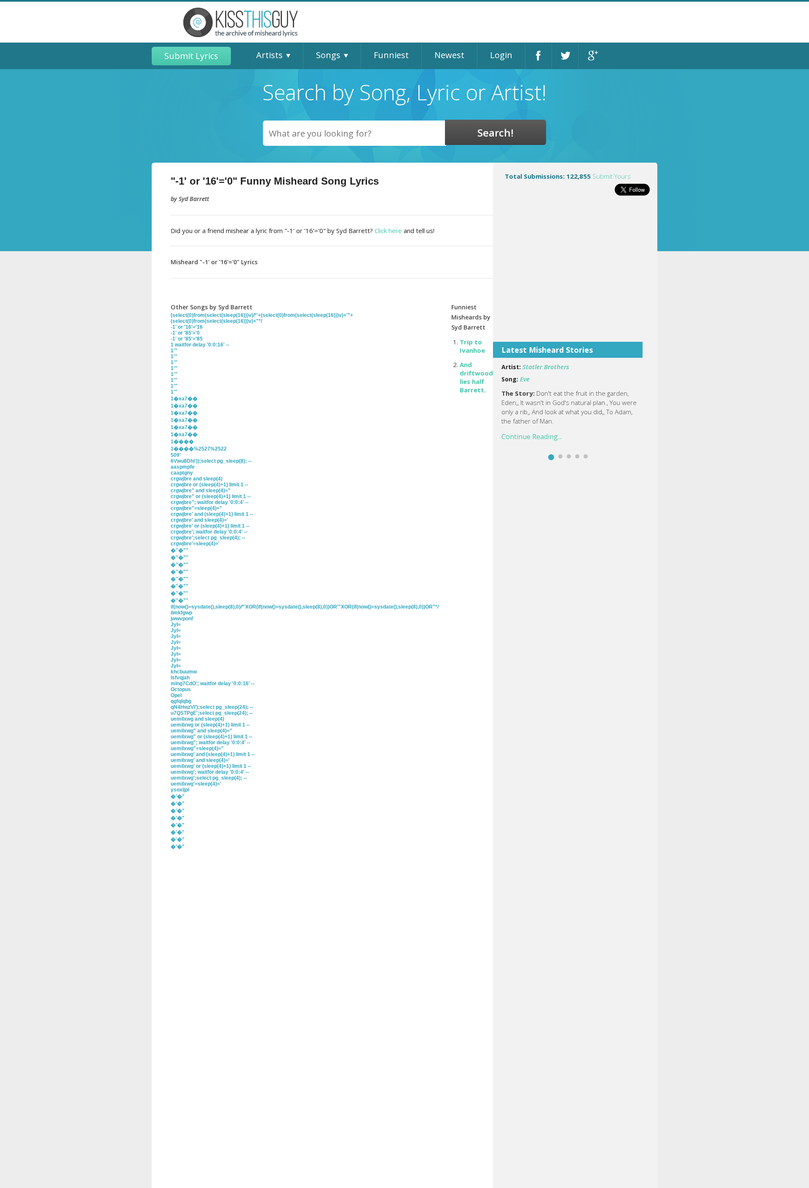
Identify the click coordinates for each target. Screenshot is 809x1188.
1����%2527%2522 (199, 449)
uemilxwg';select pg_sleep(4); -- (209, 778)
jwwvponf (182, 619)
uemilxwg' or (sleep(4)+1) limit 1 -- (211, 766)
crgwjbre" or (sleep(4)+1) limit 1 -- (211, 496)
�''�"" (179, 550)
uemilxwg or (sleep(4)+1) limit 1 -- (210, 725)
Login (501, 55)
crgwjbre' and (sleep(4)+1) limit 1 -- (212, 514)
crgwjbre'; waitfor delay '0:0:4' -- (209, 532)
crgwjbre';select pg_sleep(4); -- (208, 538)
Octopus (181, 689)
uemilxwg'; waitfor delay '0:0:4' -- (210, 772)
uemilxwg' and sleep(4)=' (200, 760)
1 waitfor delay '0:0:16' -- (200, 345)
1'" (174, 351)
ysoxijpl (180, 790)
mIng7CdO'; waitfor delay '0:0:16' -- (212, 684)
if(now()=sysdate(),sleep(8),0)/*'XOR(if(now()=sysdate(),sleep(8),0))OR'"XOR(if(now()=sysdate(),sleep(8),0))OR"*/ (305, 607)
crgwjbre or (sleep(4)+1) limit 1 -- (209, 485)
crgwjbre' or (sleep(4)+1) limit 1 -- (210, 526)
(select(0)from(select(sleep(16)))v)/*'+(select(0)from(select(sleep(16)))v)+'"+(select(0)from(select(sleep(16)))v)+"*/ (262, 318)
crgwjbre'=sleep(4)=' (195, 544)
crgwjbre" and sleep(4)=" (200, 490)
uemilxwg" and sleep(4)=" (201, 731)
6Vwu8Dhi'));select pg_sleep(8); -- (211, 461)
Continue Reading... (531, 436)
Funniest (391, 55)
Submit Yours (611, 176)
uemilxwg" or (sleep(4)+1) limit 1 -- (211, 737)
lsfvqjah (180, 678)
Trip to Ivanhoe (472, 346)
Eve (525, 379)
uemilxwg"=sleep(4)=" (197, 748)
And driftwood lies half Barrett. (476, 377)
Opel (176, 695)
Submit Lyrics (191, 56)
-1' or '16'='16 (187, 327)
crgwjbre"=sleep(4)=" (196, 508)
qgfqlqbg (181, 701)
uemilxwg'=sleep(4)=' (196, 784)
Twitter (565, 56)
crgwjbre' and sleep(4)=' (199, 520)
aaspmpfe (183, 467)
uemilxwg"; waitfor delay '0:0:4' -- (210, 743)
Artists (269, 55)
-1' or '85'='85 (187, 339)
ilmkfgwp (181, 613)
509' (176, 455)
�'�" (178, 796)
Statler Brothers (545, 366)
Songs (328, 55)
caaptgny (182, 473)
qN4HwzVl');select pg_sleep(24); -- (212, 707)
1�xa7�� (184, 399)
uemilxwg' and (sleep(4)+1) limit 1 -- (213, 754)
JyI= (176, 625)
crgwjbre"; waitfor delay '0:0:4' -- (210, 502)
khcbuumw (184, 672)
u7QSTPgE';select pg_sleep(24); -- (212, 713)
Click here (388, 230)
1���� (182, 442)
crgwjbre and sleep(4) (196, 479)
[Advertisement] (575, 274)
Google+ (592, 56)
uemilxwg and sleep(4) (197, 719)
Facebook (538, 56)
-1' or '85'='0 (185, 333)
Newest (449, 55)
